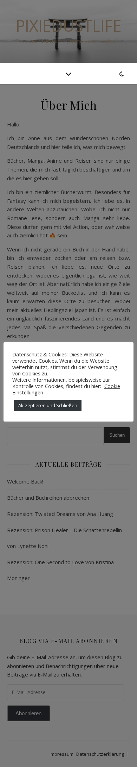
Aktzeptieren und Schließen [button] (47, 405)
